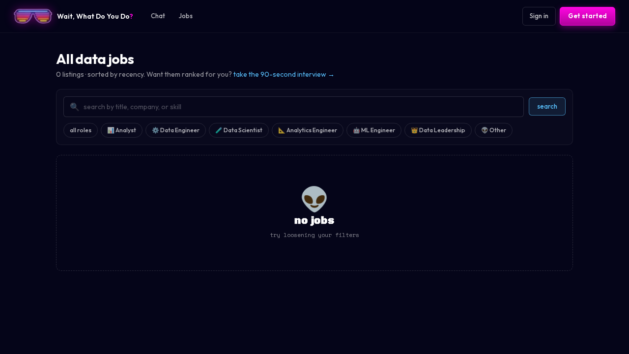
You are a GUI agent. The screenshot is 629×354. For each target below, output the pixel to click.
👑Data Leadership (438, 130)
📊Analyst (121, 130)
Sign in (539, 16)
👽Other (493, 130)
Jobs (186, 16)
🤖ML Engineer (374, 130)
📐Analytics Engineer (307, 130)
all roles (80, 130)
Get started (587, 16)
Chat (158, 16)
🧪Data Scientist (238, 130)
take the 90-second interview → (284, 74)
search (547, 106)
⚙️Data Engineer (176, 130)
